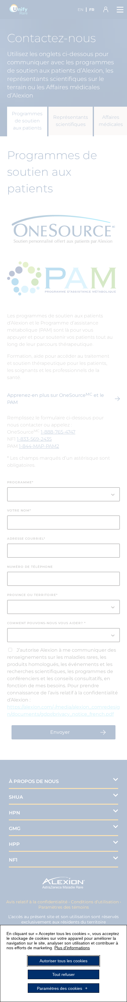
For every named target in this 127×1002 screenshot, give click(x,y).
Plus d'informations (72, 947)
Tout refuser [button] (63, 974)
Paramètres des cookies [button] (59, 988)
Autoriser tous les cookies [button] (63, 960)
